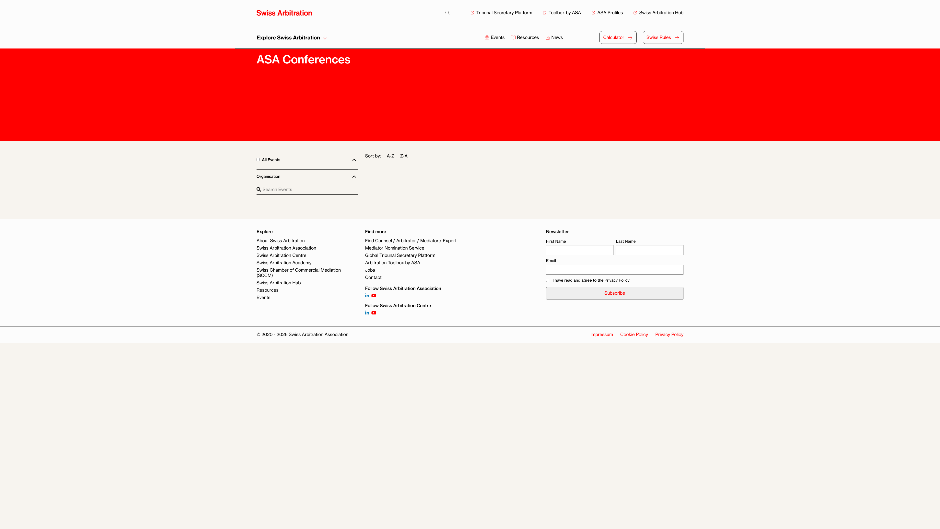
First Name (556, 241)
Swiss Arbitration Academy (284, 262)
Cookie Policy (634, 340)
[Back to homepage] (284, 13)
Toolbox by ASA (565, 12)
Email (551, 260)
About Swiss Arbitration (281, 240)
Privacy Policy (617, 280)
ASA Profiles (610, 12)
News (556, 37)
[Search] (447, 13)
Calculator (613, 37)
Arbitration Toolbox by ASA (392, 262)
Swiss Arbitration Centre (281, 255)
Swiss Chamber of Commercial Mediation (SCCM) (299, 272)
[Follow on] (367, 313)
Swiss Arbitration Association (286, 248)
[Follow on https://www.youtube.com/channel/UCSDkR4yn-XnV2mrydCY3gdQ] (373, 296)
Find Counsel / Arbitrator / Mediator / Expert (411, 240)
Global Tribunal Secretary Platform (400, 255)
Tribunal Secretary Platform (504, 12)
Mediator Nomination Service (394, 248)
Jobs (370, 270)
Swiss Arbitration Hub (661, 12)
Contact (373, 277)
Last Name (625, 241)
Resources (528, 37)
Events (498, 37)
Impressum (601, 340)
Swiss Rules (658, 37)
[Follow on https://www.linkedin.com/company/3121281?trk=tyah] (367, 296)
